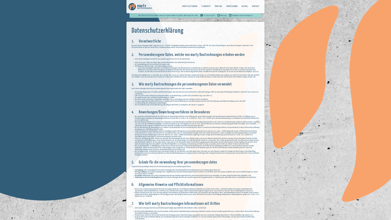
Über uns (218, 6)
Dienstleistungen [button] (189, 6)
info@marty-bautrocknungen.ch (242, 15)
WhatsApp (223, 15)
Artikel (245, 6)
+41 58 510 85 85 (209, 15)
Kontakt (255, 6)
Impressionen (232, 6)
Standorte (206, 6)
